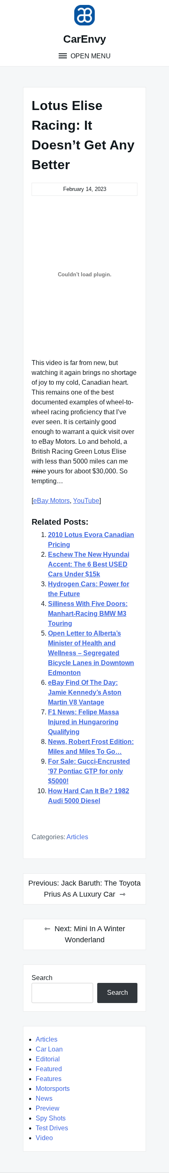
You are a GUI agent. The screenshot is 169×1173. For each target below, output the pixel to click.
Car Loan (49, 1049)
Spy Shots (51, 1118)
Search (42, 977)
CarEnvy (84, 39)
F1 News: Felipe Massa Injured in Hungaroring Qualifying (83, 722)
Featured (49, 1068)
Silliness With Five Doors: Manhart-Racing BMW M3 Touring (88, 613)
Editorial (48, 1059)
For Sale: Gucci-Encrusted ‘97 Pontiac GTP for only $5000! (89, 771)
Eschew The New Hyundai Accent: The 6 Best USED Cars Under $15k (88, 564)
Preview (47, 1108)
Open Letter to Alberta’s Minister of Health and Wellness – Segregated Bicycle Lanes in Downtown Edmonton (91, 653)
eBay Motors (51, 500)
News (44, 1098)
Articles (77, 836)
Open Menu (90, 56)
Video (44, 1137)
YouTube (86, 500)
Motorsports (53, 1088)
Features (49, 1078)
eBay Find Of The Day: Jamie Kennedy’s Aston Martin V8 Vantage (84, 692)
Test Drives (52, 1128)
